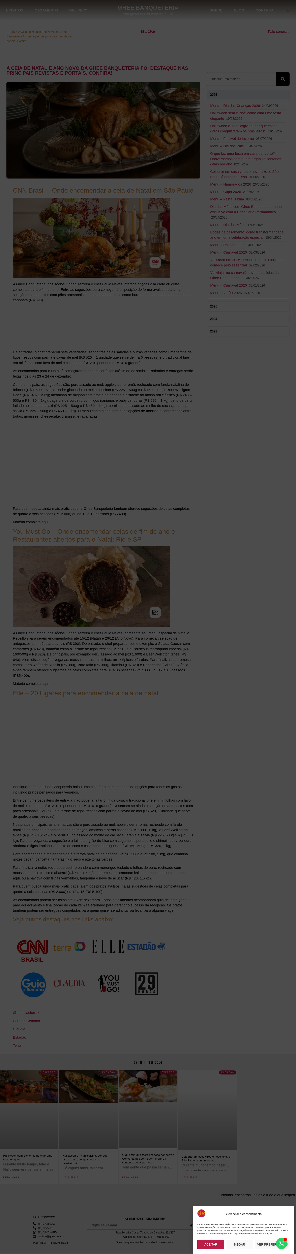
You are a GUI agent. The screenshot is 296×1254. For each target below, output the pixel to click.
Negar (239, 1244)
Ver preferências (272, 1244)
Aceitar (210, 1244)
